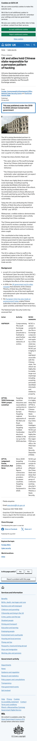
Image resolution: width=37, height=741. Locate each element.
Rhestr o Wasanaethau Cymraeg (13, 707)
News (3, 669)
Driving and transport (9, 624)
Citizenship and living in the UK (12, 613)
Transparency (6, 683)
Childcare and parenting (10, 609)
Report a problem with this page (18, 579)
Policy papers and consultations (13, 679)
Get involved (6, 690)
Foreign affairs (6, 545)
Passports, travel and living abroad (14, 646)
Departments (6, 665)
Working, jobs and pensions (11, 653)
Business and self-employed (11, 606)
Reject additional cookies (18, 34)
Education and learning (9, 628)
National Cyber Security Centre (11, 93)
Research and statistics (10, 676)
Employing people (7, 631)
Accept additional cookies (18, 29)
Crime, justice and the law (10, 617)
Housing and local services (11, 639)
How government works (10, 687)
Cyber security (11, 50)
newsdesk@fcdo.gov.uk (16, 505)
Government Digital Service (11, 710)
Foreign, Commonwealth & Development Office (16, 91)
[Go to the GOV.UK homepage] (8, 45)
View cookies (18, 39)
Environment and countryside (12, 635)
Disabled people (7, 620)
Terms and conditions (9, 705)
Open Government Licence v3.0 (13, 719)
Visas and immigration (9, 649)
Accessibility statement (10, 702)
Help (3, 699)
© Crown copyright (18, 736)
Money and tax (6, 642)
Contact (23, 702)
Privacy (9, 699)
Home (3, 50)
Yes (21, 572)
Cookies (17, 699)
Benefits (4, 599)
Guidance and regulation (10, 672)
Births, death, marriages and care (13, 602)
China (3, 557)
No (29, 572)
